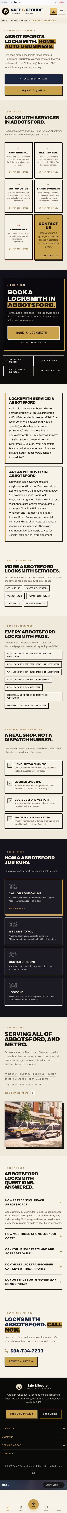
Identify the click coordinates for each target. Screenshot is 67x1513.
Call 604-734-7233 (35, 78)
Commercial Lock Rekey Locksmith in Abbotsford (27, 696)
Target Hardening (35, 603)
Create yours (54, 1485)
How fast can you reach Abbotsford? (33, 1202)
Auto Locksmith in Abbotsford (23, 687)
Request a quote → (33, 90)
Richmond (39, 1074)
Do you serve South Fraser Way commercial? (33, 1281)
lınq (16, 2)
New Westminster (31, 1084)
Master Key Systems (36, 588)
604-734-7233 (26, 1350)
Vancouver (11, 1074)
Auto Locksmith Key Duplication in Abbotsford (33, 672)
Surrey (51, 1074)
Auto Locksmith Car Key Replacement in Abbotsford (29, 655)
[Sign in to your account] (55, 2)
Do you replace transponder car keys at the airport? (33, 1266)
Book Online (50, 1413)
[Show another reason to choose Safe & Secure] (9, 765)
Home (4, 20)
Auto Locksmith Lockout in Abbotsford (28, 679)
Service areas (12, 1445)
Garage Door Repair (39, 596)
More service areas (19, 1093)
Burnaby (25, 1074)
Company (8, 1437)
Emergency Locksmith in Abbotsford (26, 705)
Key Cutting (13, 588)
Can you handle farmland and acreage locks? (33, 1251)
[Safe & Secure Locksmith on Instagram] (33, 1473)
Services (8, 1428)
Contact (7, 1454)
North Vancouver (15, 1079)
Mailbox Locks (14, 596)
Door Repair (13, 603)
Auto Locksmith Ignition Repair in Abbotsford (33, 664)
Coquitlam (11, 1084)
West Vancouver (39, 1079)
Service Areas (19, 20)
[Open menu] (61, 11)
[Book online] (53, 11)
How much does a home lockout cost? (33, 1236)
